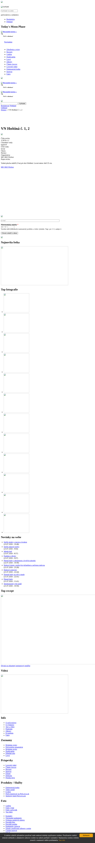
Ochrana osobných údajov (15, 820)
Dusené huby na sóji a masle (14, 575)
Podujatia (9, 729)
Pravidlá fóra (10, 822)
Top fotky (9, 812)
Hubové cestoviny (10, 570)
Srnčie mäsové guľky (11, 547)
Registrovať (5, 106)
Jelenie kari (8, 551)
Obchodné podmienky (14, 818)
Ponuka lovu (10, 778)
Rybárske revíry (11, 749)
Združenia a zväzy (13, 50)
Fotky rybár (10, 808)
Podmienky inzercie (13, 826)
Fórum (8, 774)
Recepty (9, 52)
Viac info (62, 840)
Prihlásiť (9, 22)
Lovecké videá (11, 67)
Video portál (10, 790)
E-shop (8, 792)
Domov (3, 110)
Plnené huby (8, 579)
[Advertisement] (19, 117)
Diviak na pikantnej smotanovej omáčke (15, 666)
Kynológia (9, 733)
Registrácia (10, 19)
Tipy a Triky (10, 727)
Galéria (9, 54)
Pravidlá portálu (11, 824)
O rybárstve (10, 725)
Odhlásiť (4, 108)
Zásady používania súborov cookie (18, 828)
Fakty (8, 74)
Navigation (8, 42)
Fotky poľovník (11, 810)
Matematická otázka (9, 225)
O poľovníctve (11, 723)
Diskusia (9, 776)
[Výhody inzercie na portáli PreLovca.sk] (2, 237)
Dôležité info (10, 753)
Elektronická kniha (13, 69)
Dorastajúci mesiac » (10, 32)
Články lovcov (11, 64)
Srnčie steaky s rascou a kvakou (15, 542)
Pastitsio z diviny (10, 556)
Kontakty (9, 816)
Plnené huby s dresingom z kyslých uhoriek (20, 561)
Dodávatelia (10, 57)
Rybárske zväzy (11, 745)
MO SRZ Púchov (7, 167)
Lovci (8, 59)
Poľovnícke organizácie (14, 747)
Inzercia (9, 72)
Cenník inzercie (11, 831)
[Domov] (2, 2)
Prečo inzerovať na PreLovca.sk (17, 794)
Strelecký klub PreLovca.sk (16, 796)
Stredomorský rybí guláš (13, 584)
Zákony (9, 62)
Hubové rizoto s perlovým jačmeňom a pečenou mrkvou (24, 565)
